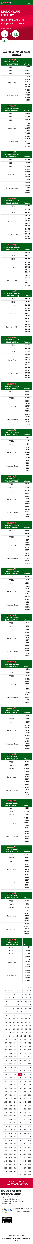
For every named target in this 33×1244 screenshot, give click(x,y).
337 (29, 1175)
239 (5, 1119)
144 (10, 1064)
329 (5, 1171)
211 (15, 1102)
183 (24, 1085)
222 (10, 1109)
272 (20, 1137)
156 (10, 1071)
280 (29, 1140)
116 (20, 1046)
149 (5, 1067)
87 (6, 1033)
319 (15, 1164)
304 (29, 1154)
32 (10, 1005)
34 (18, 1005)
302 (20, 1154)
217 (15, 1105)
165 (24, 1074)
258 (10, 1130)
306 (10, 1158)
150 (10, 1067)
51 (30, 1012)
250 (29, 1123)
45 (6, 1012)
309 (24, 1158)
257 (5, 1130)
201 (24, 1095)
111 (24, 1043)
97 (17, 1036)
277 (15, 1140)
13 (18, 994)
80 (6, 1029)
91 (22, 1033)
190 (29, 1088)
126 (10, 1053)
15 (26, 994)
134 (20, 1057)
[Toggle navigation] (29, 3)
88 (10, 1033)
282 (10, 1144)
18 (10, 998)
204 (10, 1099)
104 (20, 1039)
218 (20, 1105)
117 (24, 1046)
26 (14, 1001)
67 (10, 1022)
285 (24, 1144)
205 (15, 1099)
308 (20, 1158)
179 (5, 1085)
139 (15, 1060)
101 (5, 1039)
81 (10, 1029)
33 (14, 1005)
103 (15, 1039)
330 (10, 1171)
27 (18, 1001)
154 (29, 1067)
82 (14, 1029)
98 (21, 1036)
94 (5, 1036)
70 (22, 1022)
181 (15, 1085)
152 (20, 1067)
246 (10, 1123)
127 (15, 1053)
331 (15, 1171)
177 (24, 1081)
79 (30, 1026)
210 (10, 1102)
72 (30, 1022)
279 (24, 1140)
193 (15, 1092)
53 (10, 1015)
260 (20, 1130)
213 (24, 1102)
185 (5, 1088)
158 (20, 1071)
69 (18, 1022)
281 (5, 1144)
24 (6, 1001)
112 (29, 1043)
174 (10, 1081)
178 (29, 1081)
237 (24, 1116)
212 (20, 1102)
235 (15, 1116)
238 (29, 1116)
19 (14, 998)
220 (29, 1105)
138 (10, 1060)
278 (20, 1140)
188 (20, 1088)
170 (20, 1078)
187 (15, 1088)
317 (5, 1164)
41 (18, 1008)
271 (15, 1137)
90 (18, 1033)
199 (15, 1095)
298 (29, 1151)
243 (24, 1119)
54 (14, 1015)
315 (24, 1161)
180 (10, 1085)
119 (5, 1050)
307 (15, 1158)
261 (24, 1130)
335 (20, 1175)
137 (5, 1060)
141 (24, 1060)
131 (5, 1057)
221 (5, 1109)
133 (15, 1057)
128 (20, 1053)
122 (20, 1050)
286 (29, 1144)
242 (20, 1119)
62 (18, 1019)
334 (29, 1171)
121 (15, 1050)
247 (15, 1123)
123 (24, 1050)
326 (20, 1168)
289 (15, 1147)
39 (10, 1008)
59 (6, 1019)
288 (10, 1147)
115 (15, 1046)
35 (22, 1005)
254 (20, 1126)
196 (29, 1092)
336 (24, 1175)
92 (26, 1033)
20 (18, 998)
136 (29, 1057)
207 (24, 1099)
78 (26, 1026)
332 (20, 1171)
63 (22, 1019)
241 (15, 1119)
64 (26, 1019)
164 (20, 1074)
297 (24, 1151)
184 (29, 1085)
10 (6, 994)
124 (29, 1050)
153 (24, 1067)
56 (22, 1015)
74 (10, 1026)
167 (5, 1078)
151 (15, 1067)
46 (10, 1012)
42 (22, 1008)
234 (10, 1116)
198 (10, 1095)
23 (30, 998)
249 (24, 1123)
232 (29, 1112)
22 (26, 998)
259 (15, 1130)
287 (5, 1147)
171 (24, 1078)
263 (5, 1133)
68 (14, 1022)
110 (20, 1043)
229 (15, 1112)
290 (20, 1147)
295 (15, 1151)
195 (24, 1092)
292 (29, 1147)
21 (22, 998)
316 (29, 1161)
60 (10, 1019)
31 (6, 1005)
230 (20, 1112)
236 (20, 1116)
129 (24, 1053)
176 (20, 1081)
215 (5, 1105)
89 (14, 1033)
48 (18, 1012)
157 (15, 1071)
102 (10, 1039)
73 (6, 1026)
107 (5, 1043)
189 (24, 1088)
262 (29, 1130)
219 (24, 1105)
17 (6, 998)
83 (18, 1029)
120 (10, 1050)
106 (29, 1039)
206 (20, 1099)
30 (30, 1001)
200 (20, 1095)
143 (5, 1064)
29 (26, 1001)
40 (14, 1008)
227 (5, 1112)
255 (24, 1126)
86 (30, 1029)
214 (29, 1102)
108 (10, 1043)
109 (15, 1043)
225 (24, 1109)
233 (5, 1116)
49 (22, 1012)
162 (10, 1074)
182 (20, 1085)
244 (29, 1119)
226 (29, 1109)
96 (13, 1036)
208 (29, 1099)
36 (26, 1005)
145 (15, 1064)
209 (5, 1102)
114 (10, 1046)
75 (14, 1026)
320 (20, 1164)
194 (20, 1092)
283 (15, 1144)
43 (26, 1008)
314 (20, 1161)
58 (30, 1015)
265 (15, 1133)
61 (14, 1019)
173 (5, 1081)
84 (22, 1029)
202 (29, 1095)
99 (25, 1036)
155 (5, 1071)
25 (10, 1001)
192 (10, 1092)
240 (10, 1119)
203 (5, 1099)
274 (29, 1137)
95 (9, 1036)
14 (22, 994)
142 (29, 1060)
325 (15, 1168)
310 (29, 1158)
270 (10, 1137)
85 (26, 1029)
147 (24, 1064)
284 (20, 1144)
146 (20, 1064)
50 (26, 1012)
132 (10, 1057)
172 (29, 1078)
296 (20, 1151)
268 (29, 1133)
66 (6, 1022)
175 (15, 1081)
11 (10, 994)
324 (10, 1168)
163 (15, 1074)
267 (24, 1133)
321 (24, 1164)
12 (14, 994)
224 (20, 1109)
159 (24, 1071)
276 (10, 1140)
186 (10, 1088)
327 (24, 1168)
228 (10, 1112)
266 (20, 1133)
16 (30, 994)
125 (5, 1053)
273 (24, 1137)
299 (5, 1154)
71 (26, 1022)
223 (15, 1109)
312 (10, 1161)
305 (5, 1158)
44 (30, 1008)
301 (15, 1154)
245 (5, 1123)
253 (15, 1126)
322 (29, 1164)
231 (24, 1112)
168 (10, 1078)
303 (24, 1154)
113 (5, 1046)
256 (29, 1126)
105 (24, 1039)
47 (14, 1012)
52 (6, 1015)
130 (29, 1053)
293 (5, 1151)
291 (24, 1147)
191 (5, 1092)
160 (29, 1071)
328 (29, 1168)
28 (22, 1001)
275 (5, 1140)
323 (5, 1168)
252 (10, 1126)
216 (10, 1105)
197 (5, 1095)
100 (29, 1036)
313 (15, 1161)
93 (30, 1033)
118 (29, 1046)
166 (29, 1074)
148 (29, 1064)
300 (10, 1154)
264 (10, 1133)
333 (24, 1171)
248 (20, 1123)
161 (5, 1074)
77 (22, 1026)
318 (10, 1164)
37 (30, 1005)
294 (10, 1151)
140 (20, 1060)
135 (24, 1057)
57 (26, 1015)
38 (6, 1008)
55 (18, 1015)
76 (18, 1026)
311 (5, 1161)
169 (15, 1078)
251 (5, 1126)
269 (5, 1137)
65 (30, 1019)
